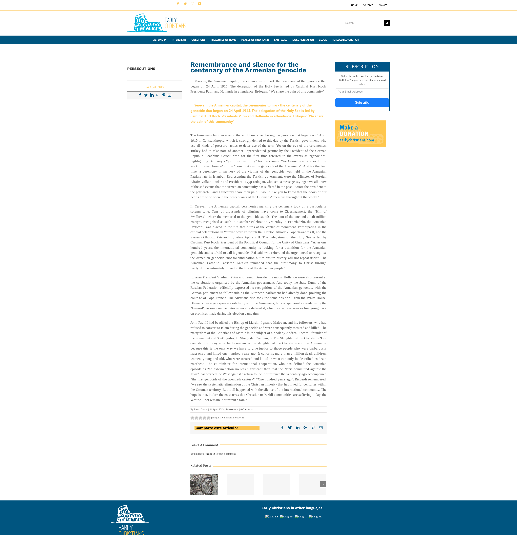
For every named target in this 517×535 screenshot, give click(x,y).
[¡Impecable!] (209, 418)
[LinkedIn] (152, 95)
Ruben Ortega (200, 409)
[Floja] (192, 418)
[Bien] (201, 418)
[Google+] (158, 95)
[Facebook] (140, 95)
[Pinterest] (163, 95)
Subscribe (362, 102)
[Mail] (169, 95)
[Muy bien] (205, 418)
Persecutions (232, 409)
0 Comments (247, 409)
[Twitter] (146, 95)
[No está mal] (196, 418)
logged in (210, 453)
